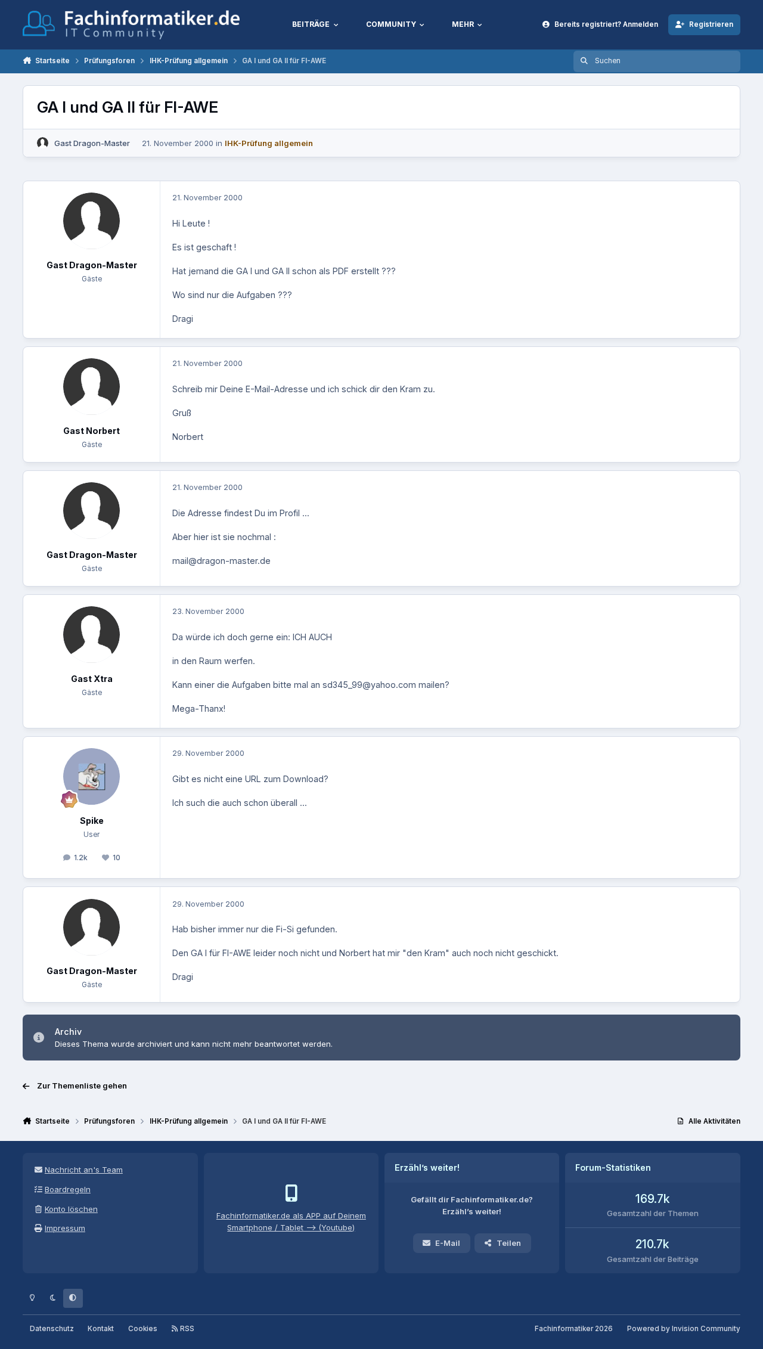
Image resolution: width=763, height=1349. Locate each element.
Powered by (683, 1329)
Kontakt (101, 1329)
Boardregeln (68, 1189)
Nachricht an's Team (84, 1169)
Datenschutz (52, 1329)
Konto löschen (71, 1209)
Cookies (142, 1329)
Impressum (65, 1228)
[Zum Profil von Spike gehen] (91, 776)
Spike (92, 820)
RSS (186, 1329)
